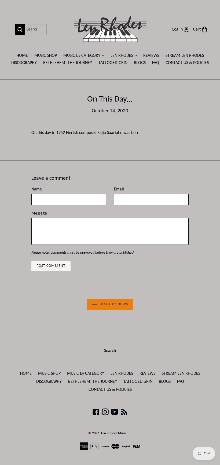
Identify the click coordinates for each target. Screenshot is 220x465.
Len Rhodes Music (114, 433)
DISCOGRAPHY (24, 63)
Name (36, 189)
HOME (22, 56)
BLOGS (140, 63)
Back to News (114, 304)
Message (39, 213)
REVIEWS (151, 56)
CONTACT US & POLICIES (187, 63)
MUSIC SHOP (45, 56)
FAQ (155, 63)
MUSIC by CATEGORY (85, 55)
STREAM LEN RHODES (185, 56)
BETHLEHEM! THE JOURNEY (67, 63)
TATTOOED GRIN (112, 63)
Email (119, 189)
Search (110, 351)
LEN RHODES (125, 55)
